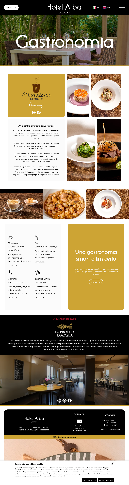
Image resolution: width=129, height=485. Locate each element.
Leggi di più (12, 265)
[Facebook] (39, 112)
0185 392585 (111, 423)
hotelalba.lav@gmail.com (110, 420)
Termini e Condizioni (79, 430)
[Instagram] (34, 112)
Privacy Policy (80, 426)
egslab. (72, 437)
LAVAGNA (34, 422)
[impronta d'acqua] (59, 401)
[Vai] (79, 421)
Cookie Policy (80, 428)
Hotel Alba (64, 6)
